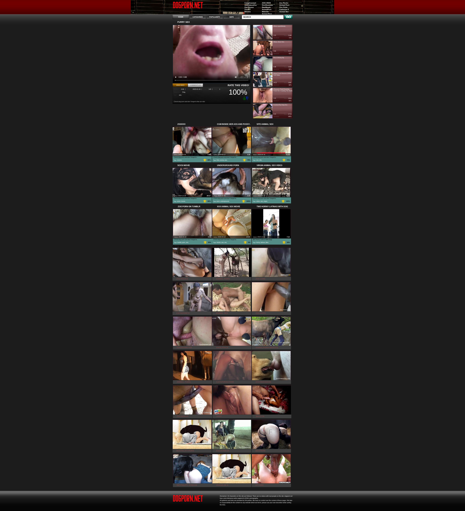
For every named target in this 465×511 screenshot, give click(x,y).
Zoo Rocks (283, 3)
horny (258, 242)
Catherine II (284, 9)
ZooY (246, 9)
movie (183, 201)
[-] (247, 98)
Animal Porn (284, 5)
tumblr (179, 242)
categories (198, 17)
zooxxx (179, 160)
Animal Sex (284, 12)
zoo (187, 242)
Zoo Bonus (249, 7)
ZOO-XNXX (266, 3)
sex (180, 95)
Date (231, 17)
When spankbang (279, 26)
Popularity (214, 17)
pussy (222, 160)
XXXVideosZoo (250, 5)
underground (224, 201)
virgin (265, 201)
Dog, (184, 92)
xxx (225, 242)
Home (180, 17)
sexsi (178, 201)
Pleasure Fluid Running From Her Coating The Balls (282, 90)
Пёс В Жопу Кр (278, 57)
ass (226, 160)
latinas (263, 242)
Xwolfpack (266, 7)
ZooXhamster (267, 5)
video (258, 201)
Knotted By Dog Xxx (280, 105)
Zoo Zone (283, 7)
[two (267, 242)
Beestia (247, 12)
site (260, 160)
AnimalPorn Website (266, 10)
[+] (244, 98)
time (218, 160)
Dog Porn (188, 7)
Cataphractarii (250, 3)
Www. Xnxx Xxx (278, 42)
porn (218, 201)
